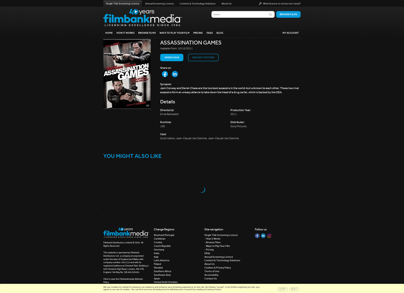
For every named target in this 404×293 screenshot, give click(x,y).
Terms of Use (211, 271)
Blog (220, 32)
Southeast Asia (162, 274)
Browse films (288, 14)
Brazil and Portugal (164, 235)
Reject (294, 289)
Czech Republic (162, 245)
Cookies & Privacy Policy (217, 267)
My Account (290, 32)
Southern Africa (162, 271)
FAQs (210, 32)
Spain (157, 278)
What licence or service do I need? (282, 3)
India (156, 253)
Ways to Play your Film (175, 32)
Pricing (198, 32)
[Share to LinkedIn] (175, 74)
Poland (157, 263)
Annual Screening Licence (159, 3)
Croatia (158, 242)
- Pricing (209, 249)
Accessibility (211, 274)
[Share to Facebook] (165, 74)
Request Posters (203, 57)
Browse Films (147, 32)
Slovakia (158, 267)
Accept (282, 289)
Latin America (161, 260)
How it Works (125, 32)
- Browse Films (212, 242)
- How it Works (212, 238)
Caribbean (159, 238)
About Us (226, 3)
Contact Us (210, 278)
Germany (159, 249)
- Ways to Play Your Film (217, 245)
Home (109, 32)
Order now (171, 57)
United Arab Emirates (166, 282)
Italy (156, 256)
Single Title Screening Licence (122, 3)
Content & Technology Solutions (198, 3)
